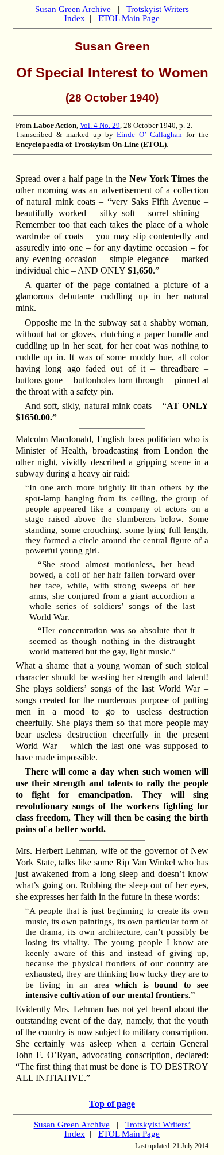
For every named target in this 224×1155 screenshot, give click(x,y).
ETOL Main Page (129, 18)
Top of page (112, 1104)
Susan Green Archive (73, 9)
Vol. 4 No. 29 (100, 125)
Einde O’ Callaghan (149, 134)
